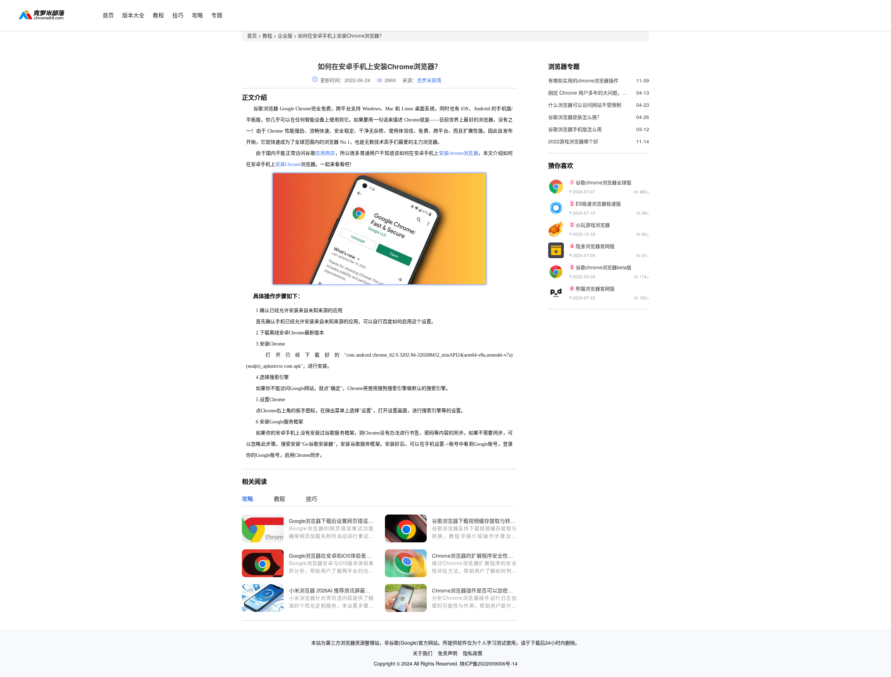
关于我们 (422, 653)
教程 (158, 15)
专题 (216, 15)
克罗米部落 (429, 80)
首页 (108, 15)
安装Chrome (288, 164)
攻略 (197, 15)
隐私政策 (472, 653)
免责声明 (447, 653)
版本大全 (133, 15)
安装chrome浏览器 (458, 153)
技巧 (177, 15)
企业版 (285, 35)
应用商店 (325, 153)
